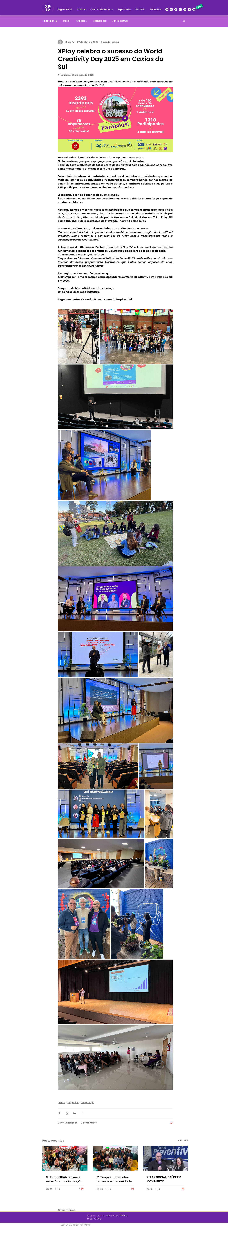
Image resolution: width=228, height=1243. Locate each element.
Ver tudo (183, 1140)
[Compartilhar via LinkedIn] (74, 1113)
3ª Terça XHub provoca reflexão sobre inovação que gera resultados (64, 1179)
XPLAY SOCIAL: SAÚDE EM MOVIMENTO (164, 1179)
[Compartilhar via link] (82, 1113)
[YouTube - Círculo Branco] (171, 9)
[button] (184, 21)
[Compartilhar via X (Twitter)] (66, 1113)
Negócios (81, 21)
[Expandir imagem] (78, 336)
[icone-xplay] (166, 9)
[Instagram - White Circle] (180, 9)
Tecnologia (99, 21)
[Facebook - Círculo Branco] (175, 9)
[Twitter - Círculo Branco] (189, 9)
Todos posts (49, 21)
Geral (66, 21)
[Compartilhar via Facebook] (59, 1113)
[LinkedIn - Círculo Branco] (184, 9)
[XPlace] (193, 9)
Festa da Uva (120, 21)
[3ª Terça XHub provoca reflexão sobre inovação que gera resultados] (64, 1158)
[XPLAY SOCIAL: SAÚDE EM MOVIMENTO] (165, 1158)
